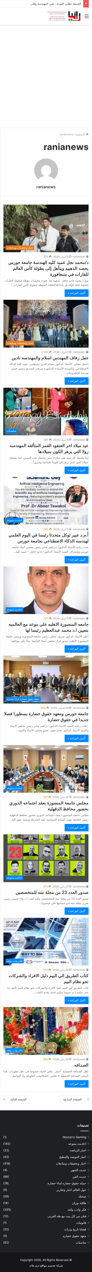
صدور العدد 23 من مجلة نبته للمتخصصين (52, 892)
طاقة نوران (79, 1203)
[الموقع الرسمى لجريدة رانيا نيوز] (64, 16)
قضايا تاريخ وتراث (75, 1229)
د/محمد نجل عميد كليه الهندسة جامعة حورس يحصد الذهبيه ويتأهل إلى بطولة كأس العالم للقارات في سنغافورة (48, 268)
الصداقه (81, 1065)
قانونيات (81, 1222)
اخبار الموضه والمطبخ (72, 1157)
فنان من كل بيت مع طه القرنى (66, 1216)
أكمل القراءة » (76, 293)
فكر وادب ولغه (77, 1209)
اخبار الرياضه (78, 1150)
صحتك (82, 1196)
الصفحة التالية (18, 1099)
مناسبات (81, 1242)
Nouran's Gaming (74, 1137)
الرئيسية (80, 134)
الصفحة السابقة (72, 1099)
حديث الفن (79, 1176)
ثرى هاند (34, 1265)
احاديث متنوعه (77, 1143)
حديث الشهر (78, 1170)
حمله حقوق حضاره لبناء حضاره (66, 1183)
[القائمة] (87, 18)
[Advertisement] (46, 74)
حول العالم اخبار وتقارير (71, 1189)
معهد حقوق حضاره (74, 1236)
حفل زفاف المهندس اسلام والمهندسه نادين (50, 357)
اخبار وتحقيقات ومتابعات (71, 1163)
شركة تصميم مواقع (51, 1265)
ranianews (46, 187)
